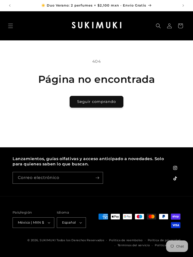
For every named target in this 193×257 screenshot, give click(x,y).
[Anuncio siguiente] (183, 5)
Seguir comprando (96, 101)
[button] (10, 25)
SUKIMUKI (48, 240)
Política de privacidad (164, 240)
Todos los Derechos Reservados (80, 240)
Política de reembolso (126, 240)
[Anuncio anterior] (9, 5)
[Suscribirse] (97, 178)
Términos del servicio (134, 245)
